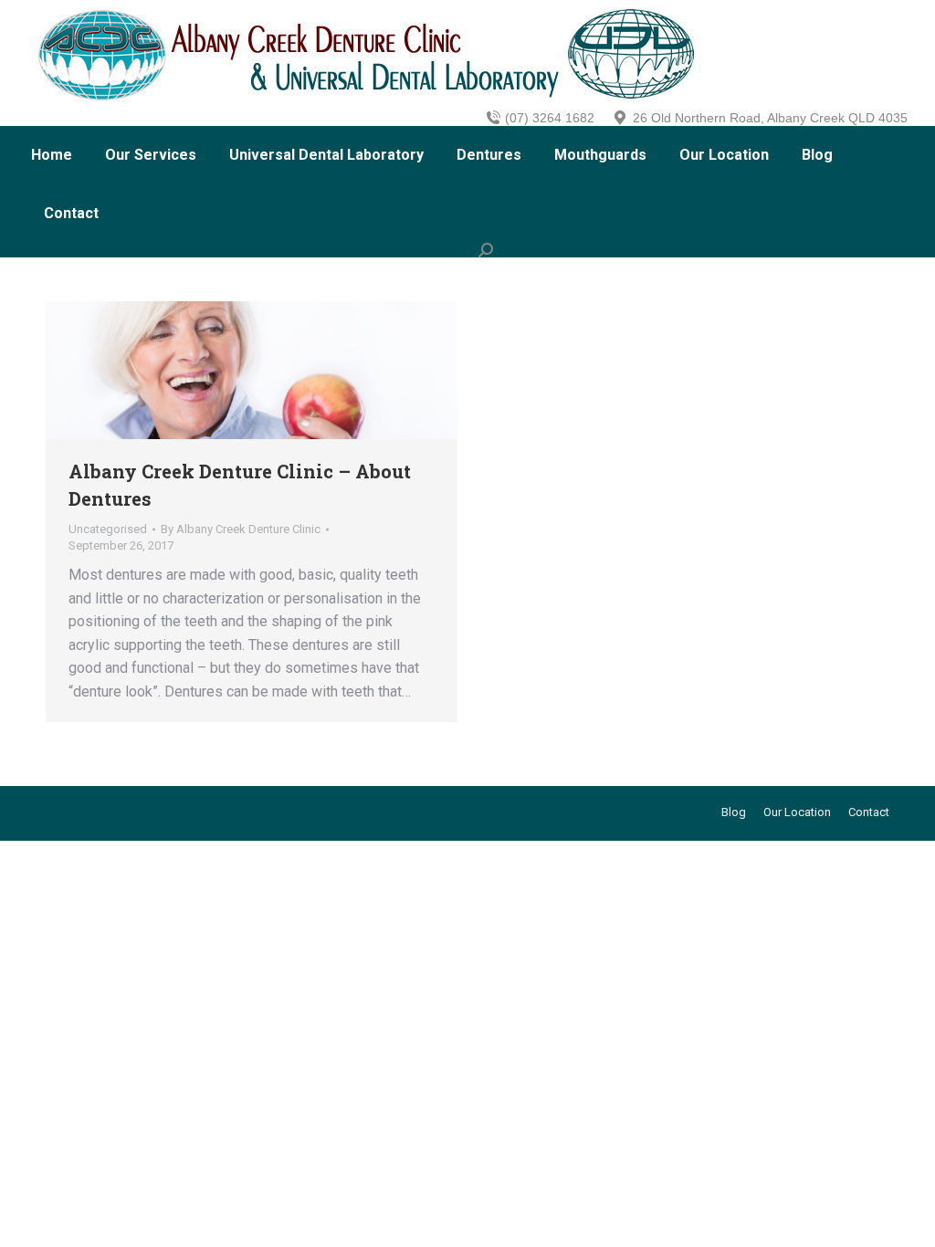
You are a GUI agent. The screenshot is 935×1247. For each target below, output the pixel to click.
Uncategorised (107, 529)
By (240, 529)
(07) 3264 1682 (549, 117)
